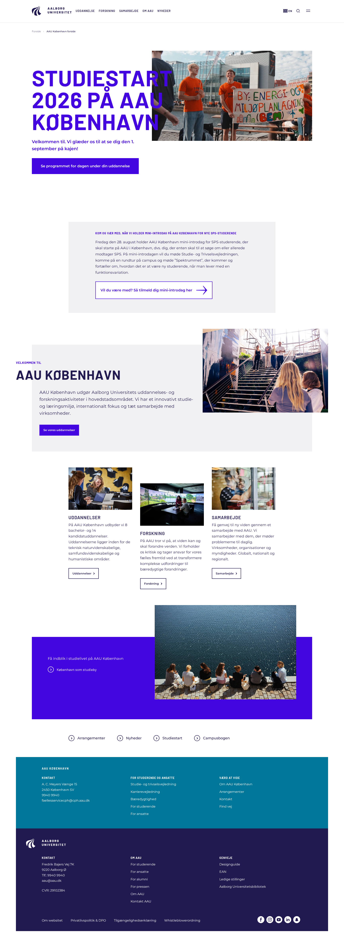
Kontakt (225, 799)
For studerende (143, 806)
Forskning (107, 11)
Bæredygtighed (143, 799)
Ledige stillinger (232, 879)
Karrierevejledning (145, 792)
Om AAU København (235, 784)
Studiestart (172, 738)
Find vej (225, 806)
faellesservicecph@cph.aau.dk (66, 800)
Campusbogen (216, 738)
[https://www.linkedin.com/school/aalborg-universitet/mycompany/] (287, 919)
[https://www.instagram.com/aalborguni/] (269, 919)
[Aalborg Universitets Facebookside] (260, 919)
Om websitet (52, 920)
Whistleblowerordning (182, 920)
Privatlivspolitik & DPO (88, 920)
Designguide (229, 864)
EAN (222, 872)
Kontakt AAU (141, 901)
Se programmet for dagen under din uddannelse (85, 166)
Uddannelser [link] (81, 573)
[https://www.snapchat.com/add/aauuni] (296, 919)
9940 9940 (50, 795)
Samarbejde (129, 11)
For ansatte (140, 814)
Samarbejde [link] (225, 573)
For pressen (140, 887)
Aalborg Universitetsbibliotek (242, 887)
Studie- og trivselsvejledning (153, 784)
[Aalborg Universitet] (52, 11)
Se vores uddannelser (59, 430)
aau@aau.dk (52, 881)
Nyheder (164, 11)
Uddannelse (85, 11)
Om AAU (148, 11)
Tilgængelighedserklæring (135, 920)
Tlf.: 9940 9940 (53, 875)
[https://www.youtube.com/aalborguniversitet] (278, 919)
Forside (36, 31)
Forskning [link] (151, 583)
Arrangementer (91, 738)
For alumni (139, 879)
